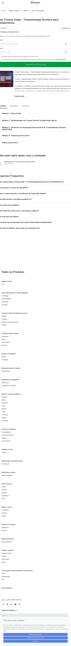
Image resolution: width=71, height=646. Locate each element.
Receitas (4, 345)
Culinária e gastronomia (9, 333)
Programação (5, 577)
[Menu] (2, 2)
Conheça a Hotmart (8, 610)
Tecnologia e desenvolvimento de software (17, 571)
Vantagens (14, 106)
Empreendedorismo (7, 435)
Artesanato (5, 510)
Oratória (4, 325)
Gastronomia (5, 342)
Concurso (4, 397)
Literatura (4, 415)
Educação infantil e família (10, 368)
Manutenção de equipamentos (12, 461)
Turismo (4, 452)
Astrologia (4, 296)
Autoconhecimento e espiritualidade (14, 293)
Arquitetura (5, 383)
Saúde (3, 562)
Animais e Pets (6, 281)
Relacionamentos (7, 539)
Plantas (4, 530)
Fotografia (4, 360)
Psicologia (4, 421)
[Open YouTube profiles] (15, 604)
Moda (3, 499)
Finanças (4, 438)
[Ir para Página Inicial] (35, 2)
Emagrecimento (6, 553)
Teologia (4, 305)
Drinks (3, 339)
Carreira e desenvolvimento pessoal (14, 313)
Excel (3, 574)
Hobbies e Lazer (7, 449)
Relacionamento (6, 542)
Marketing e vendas (8, 472)
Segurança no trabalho (8, 386)
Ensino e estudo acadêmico (11, 394)
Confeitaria (4, 336)
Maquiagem (5, 496)
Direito (3, 400)
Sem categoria (6, 588)
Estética (4, 490)
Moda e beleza (6, 484)
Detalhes (25, 106)
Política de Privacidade (61, 59)
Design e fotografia (8, 354)
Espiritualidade (6, 299)
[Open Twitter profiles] (7, 604)
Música (3, 516)
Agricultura (5, 527)
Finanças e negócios (8, 429)
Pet (2, 284)
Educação (4, 403)
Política (3, 418)
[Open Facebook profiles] (3, 604)
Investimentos (6, 441)
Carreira (3, 316)
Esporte (4, 556)
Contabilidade (5, 432)
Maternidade (5, 371)
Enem (3, 406)
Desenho (4, 513)
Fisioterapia (5, 559)
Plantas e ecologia (8, 524)
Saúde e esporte (7, 550)
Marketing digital (6, 475)
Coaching (4, 319)
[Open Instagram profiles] (19, 604)
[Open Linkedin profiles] (11, 604)
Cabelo (3, 487)
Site (2, 579)
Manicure (4, 493)
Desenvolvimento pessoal (10, 322)
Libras (3, 412)
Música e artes (6, 507)
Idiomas (3, 409)
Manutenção (5, 464)
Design (3, 357)
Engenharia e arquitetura (10, 380)
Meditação (4, 302)
